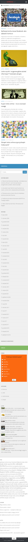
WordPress (10, 540)
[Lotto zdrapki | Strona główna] (11, 2)
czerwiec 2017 (5, 307)
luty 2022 (4, 266)
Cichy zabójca (8, 414)
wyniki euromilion (14, 490)
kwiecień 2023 (5, 252)
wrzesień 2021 (5, 280)
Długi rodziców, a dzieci (10, 420)
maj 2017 (4, 311)
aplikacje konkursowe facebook (8, 462)
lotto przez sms (17, 480)
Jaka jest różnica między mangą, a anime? (9, 512)
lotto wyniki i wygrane (18, 482)
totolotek (23, 488)
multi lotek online (16, 484)
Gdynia (2, 468)
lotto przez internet (12, 479)
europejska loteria (17, 466)
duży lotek (24, 462)
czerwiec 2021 (5, 287)
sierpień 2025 (5, 225)
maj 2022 (4, 259)
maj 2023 (4, 249)
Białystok (19, 462)
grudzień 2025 (5, 221)
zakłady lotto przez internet (15, 494)
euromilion (9, 466)
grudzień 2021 (5, 273)
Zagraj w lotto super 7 (10, 448)
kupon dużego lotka (19, 470)
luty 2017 (4, 321)
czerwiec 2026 (5, 218)
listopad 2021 (5, 276)
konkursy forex (8, 470)
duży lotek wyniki (6, 464)
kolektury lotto (17, 468)
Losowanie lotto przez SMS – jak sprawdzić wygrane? (12, 533)
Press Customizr (20, 540)
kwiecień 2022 (5, 263)
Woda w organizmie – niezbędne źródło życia (10, 510)
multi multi (25, 484)
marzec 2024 (5, 232)
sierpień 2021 (5, 283)
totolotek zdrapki (4, 490)
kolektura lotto (8, 468)
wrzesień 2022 (5, 256)
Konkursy (3, 28)
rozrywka (17, 488)
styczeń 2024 (5, 239)
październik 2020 (6, 297)
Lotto (2, 69)
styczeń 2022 (5, 269)
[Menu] (26, 2)
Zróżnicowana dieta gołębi (11, 434)
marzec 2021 (5, 290)
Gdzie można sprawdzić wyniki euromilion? (10, 525)
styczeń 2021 (5, 293)
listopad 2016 (5, 331)
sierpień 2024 (5, 228)
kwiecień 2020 (5, 300)
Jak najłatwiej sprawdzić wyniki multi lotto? (10, 515)
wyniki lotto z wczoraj (14, 492)
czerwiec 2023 (5, 245)
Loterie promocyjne (10, 474)
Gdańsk (24, 466)
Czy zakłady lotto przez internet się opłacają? (10, 522)
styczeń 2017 (5, 324)
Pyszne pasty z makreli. (5, 507)
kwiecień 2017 (5, 314)
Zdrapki (7, 69)
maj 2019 (4, 304)
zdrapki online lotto (9, 497)
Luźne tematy (5, 396)
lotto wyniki (8, 482)
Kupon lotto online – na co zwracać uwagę (14, 408)
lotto (16, 474)
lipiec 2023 (4, 242)
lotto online (16, 478)
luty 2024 (4, 235)
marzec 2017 (5, 317)
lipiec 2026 (4, 215)
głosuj (14, 380)
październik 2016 (6, 335)
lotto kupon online (13, 476)
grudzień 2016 (5, 328)
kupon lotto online (7, 472)
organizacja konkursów (9, 486)
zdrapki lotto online (14, 496)
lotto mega (8, 478)
